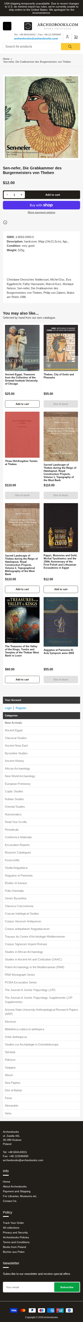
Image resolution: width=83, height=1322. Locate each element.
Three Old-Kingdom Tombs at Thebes (21, 463)
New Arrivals (13, 722)
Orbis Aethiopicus (16, 1037)
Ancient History (14, 760)
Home (6, 58)
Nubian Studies (14, 799)
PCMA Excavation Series (21, 982)
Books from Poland (14, 1247)
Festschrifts (12, 860)
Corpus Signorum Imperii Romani (26, 944)
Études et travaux (16, 883)
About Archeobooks (15, 1186)
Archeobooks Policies (16, 1237)
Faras (8, 1098)
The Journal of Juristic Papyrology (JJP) (30, 990)
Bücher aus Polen (14, 1251)
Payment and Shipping (16, 1191)
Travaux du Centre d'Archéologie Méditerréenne (35, 936)
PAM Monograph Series (20, 974)
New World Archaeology (20, 776)
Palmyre (10, 1059)
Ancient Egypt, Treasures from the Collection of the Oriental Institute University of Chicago (21, 379)
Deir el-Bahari (13, 1090)
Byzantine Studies (16, 753)
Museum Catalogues (18, 852)
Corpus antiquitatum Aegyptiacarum (27, 928)
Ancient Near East (16, 745)
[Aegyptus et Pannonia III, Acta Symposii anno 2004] (61, 622)
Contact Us (9, 1201)
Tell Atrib (10, 1052)
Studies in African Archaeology (24, 951)
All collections (11, 1227)
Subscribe (67, 1287)
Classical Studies (16, 738)
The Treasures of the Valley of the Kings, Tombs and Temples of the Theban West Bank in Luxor (22, 651)
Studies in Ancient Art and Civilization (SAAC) (33, 959)
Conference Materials (18, 837)
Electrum (10, 1021)
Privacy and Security (15, 1232)
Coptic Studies (14, 791)
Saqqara (10, 1067)
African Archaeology (17, 768)
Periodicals (12, 829)
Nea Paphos (12, 1082)
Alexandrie (11, 1105)
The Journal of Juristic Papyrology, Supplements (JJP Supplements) (38, 1000)
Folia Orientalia (14, 890)
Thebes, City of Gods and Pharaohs (59, 376)
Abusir (9, 1075)
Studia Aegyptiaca (16, 867)
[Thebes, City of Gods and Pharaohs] (61, 348)
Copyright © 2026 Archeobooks (41, 1317)
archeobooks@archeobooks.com (36, 38)
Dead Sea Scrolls (16, 822)
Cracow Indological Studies (22, 913)
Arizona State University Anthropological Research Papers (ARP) (41, 1012)
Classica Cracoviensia (19, 906)
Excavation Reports (17, 845)
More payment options (41, 212)
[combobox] (41, 47)
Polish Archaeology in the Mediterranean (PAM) (34, 967)
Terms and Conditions (16, 1242)
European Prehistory (18, 783)
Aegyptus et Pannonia (18, 875)
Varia (8, 1113)
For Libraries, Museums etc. (20, 1196)
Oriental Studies (15, 806)
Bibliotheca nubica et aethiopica (24, 1029)
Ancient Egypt (13, 730)
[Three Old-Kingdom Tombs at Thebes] (22, 435)
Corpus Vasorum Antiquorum (23, 921)
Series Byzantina (15, 898)
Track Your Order (13, 1222)
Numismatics (13, 814)
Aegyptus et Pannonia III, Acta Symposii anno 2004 (59, 652)
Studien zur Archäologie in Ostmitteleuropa (31, 1044)
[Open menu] (7, 26)
